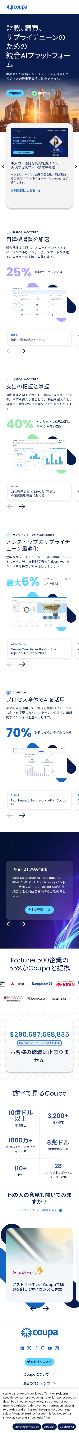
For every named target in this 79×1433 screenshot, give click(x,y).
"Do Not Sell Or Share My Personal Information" (37, 1415)
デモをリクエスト (39, 1362)
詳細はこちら (20, 201)
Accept (49, 1427)
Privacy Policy (34, 1401)
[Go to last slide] (33, 1308)
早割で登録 (35, 908)
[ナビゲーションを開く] (70, 7)
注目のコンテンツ (36, 1383)
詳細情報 (15, 93)
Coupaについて (36, 1374)
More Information (27, 1427)
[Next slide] (76, 166)
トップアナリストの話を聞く (37, 1210)
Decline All (67, 1427)
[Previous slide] (3, 166)
